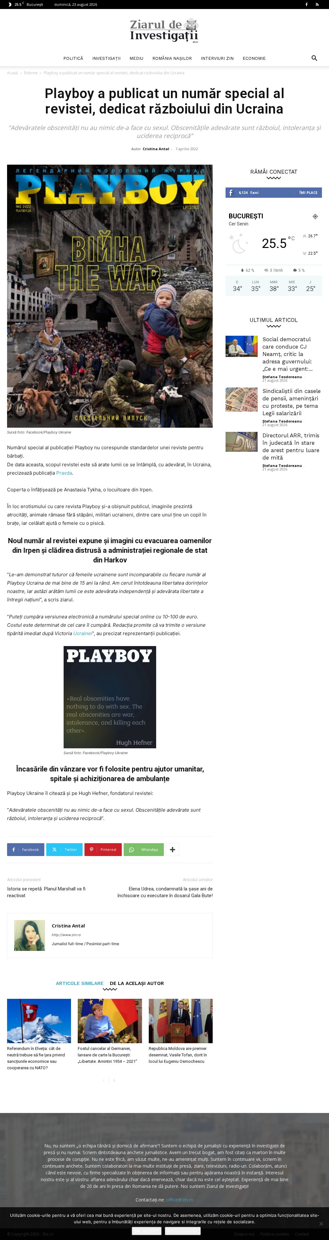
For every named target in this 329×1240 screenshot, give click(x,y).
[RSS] (317, 4)
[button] (314, 59)
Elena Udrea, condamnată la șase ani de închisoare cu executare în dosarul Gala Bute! (165, 892)
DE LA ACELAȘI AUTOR (137, 983)
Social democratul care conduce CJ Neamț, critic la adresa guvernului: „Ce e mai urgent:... (287, 354)
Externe (31, 73)
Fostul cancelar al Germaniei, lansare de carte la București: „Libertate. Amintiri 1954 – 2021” (107, 1055)
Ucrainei (82, 633)
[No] (321, 1223)
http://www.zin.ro (66, 935)
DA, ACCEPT (146, 1231)
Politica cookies (182, 1231)
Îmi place (308, 192)
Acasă (12, 73)
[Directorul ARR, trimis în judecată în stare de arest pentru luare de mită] (242, 442)
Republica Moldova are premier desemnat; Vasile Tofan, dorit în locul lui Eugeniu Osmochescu (178, 1055)
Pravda (64, 473)
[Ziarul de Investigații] (164, 30)
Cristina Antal (156, 148)
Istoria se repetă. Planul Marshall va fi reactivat (46, 892)
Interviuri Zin (217, 58)
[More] (172, 849)
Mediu (136, 58)
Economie (254, 58)
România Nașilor (172, 58)
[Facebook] (306, 4)
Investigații (106, 58)
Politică (73, 58)
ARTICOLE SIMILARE (79, 983)
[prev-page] (104, 1081)
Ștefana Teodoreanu (282, 376)
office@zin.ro (179, 1200)
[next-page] (114, 1081)
